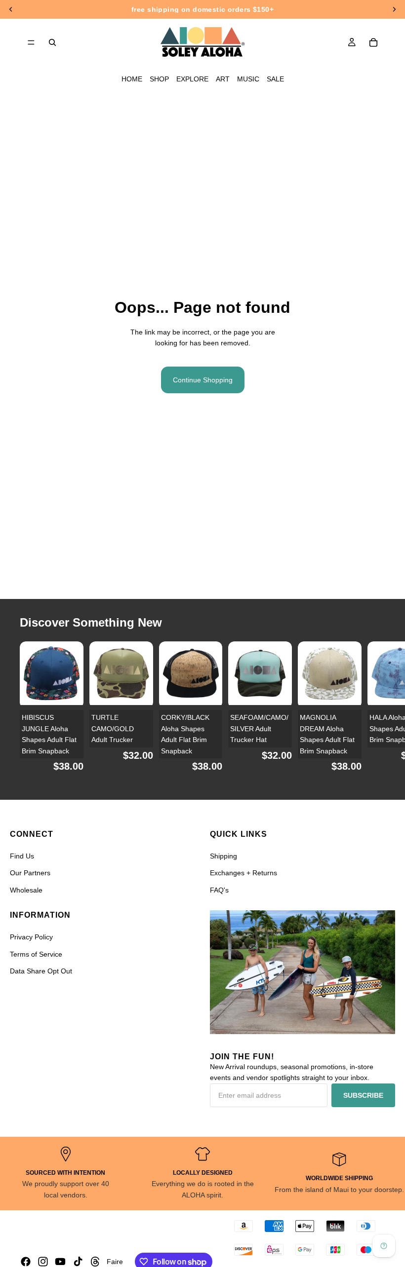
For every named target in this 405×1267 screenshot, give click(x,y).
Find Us (22, 856)
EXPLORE (192, 79)
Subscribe (363, 1095)
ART (223, 79)
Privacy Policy (31, 937)
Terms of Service (36, 954)
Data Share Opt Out (41, 971)
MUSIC (248, 79)
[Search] (52, 42)
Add (76, 690)
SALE (275, 79)
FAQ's (219, 890)
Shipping (223, 856)
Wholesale (26, 890)
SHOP (159, 79)
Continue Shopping (203, 380)
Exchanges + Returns (243, 873)
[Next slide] (373, 712)
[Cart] (373, 42)
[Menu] (31, 42)
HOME (132, 79)
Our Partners (30, 873)
